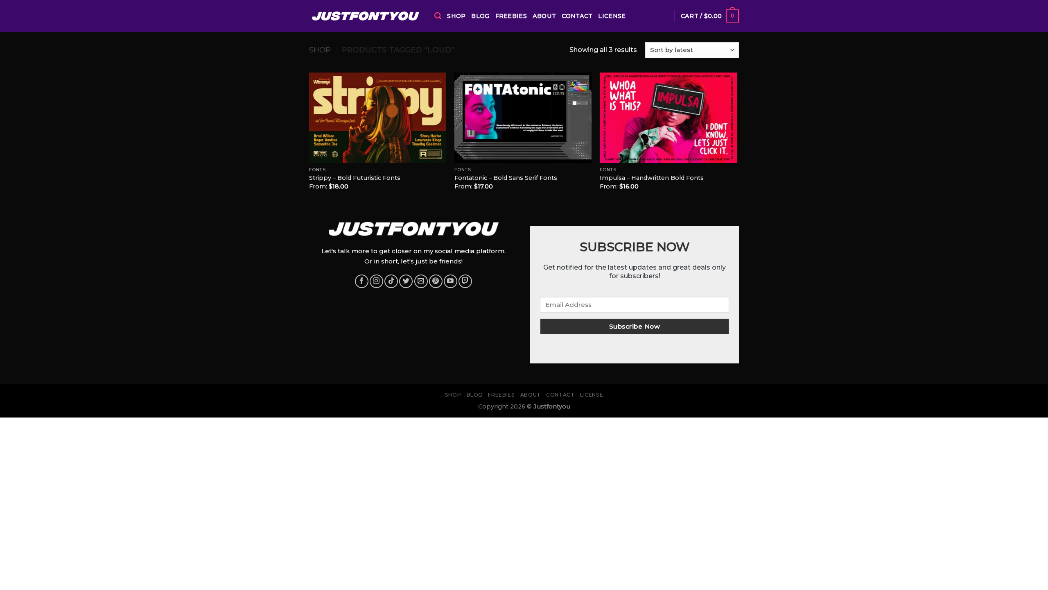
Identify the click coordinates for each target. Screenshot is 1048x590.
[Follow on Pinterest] (436, 281)
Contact (577, 16)
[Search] (437, 16)
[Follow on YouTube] (450, 281)
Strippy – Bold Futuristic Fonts (354, 178)
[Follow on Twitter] (406, 281)
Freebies (511, 16)
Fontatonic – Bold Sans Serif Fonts (505, 178)
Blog (480, 16)
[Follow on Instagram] (376, 281)
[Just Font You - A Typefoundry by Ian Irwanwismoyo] (365, 16)
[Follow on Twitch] (465, 281)
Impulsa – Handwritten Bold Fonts (652, 178)
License (612, 16)
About (544, 16)
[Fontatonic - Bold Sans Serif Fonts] (523, 118)
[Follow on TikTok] (391, 281)
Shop (456, 16)
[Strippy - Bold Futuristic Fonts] (377, 118)
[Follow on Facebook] (361, 281)
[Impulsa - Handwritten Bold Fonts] (668, 118)
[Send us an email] (421, 281)
